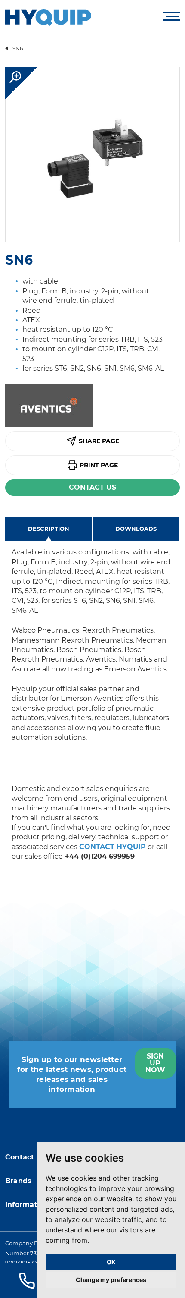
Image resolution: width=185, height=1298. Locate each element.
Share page (99, 441)
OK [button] (111, 1262)
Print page (99, 465)
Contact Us (92, 487)
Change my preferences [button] (111, 1279)
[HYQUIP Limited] (48, 17)
